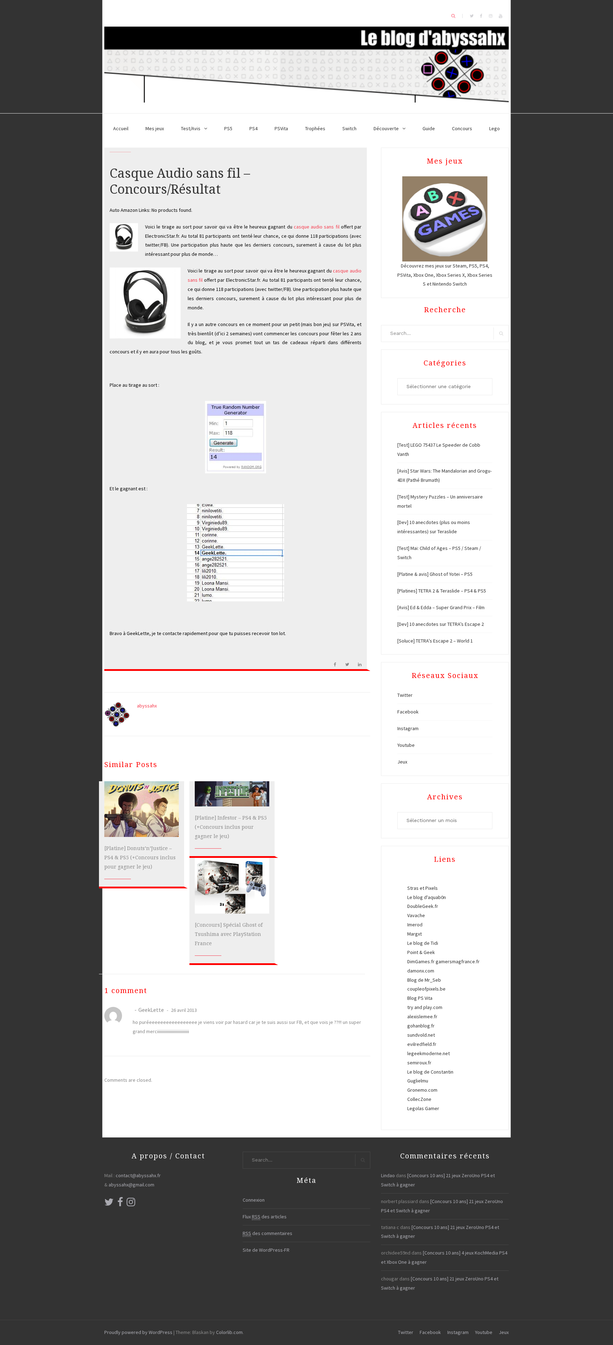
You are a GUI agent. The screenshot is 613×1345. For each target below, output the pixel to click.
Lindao (388, 1175)
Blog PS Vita (419, 998)
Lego (494, 128)
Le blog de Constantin (430, 1072)
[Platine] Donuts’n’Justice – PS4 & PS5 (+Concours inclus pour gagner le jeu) (140, 857)
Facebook (408, 712)
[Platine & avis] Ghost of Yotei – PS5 (435, 574)
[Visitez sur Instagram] (131, 1204)
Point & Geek (421, 952)
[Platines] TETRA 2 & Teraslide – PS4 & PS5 (441, 591)
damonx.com (420, 971)
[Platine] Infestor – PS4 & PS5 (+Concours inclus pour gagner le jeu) (231, 827)
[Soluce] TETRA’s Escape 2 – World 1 (435, 641)
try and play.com (424, 1007)
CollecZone (419, 1099)
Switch (349, 128)
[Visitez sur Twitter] (109, 1204)
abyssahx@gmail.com (131, 1184)
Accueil (120, 128)
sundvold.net (421, 1035)
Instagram (408, 728)
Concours (462, 128)
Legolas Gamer (423, 1108)
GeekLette (151, 1009)
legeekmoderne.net (428, 1053)
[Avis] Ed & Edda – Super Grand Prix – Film (441, 607)
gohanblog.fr (421, 1025)
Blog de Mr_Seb (424, 980)
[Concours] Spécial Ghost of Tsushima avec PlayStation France (229, 934)
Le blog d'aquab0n (426, 897)
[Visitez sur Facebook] (120, 1204)
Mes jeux (154, 128)
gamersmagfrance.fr (458, 961)
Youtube (406, 745)
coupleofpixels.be (426, 989)
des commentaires (267, 1233)
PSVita (281, 128)
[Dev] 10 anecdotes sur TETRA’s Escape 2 (440, 624)
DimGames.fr (421, 961)
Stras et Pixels (422, 888)
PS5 (228, 128)
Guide (429, 128)
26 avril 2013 (183, 1010)
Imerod (415, 924)
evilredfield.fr (421, 1044)
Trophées (315, 128)
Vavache (416, 915)
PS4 (253, 128)
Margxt (414, 934)
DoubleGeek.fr (422, 906)
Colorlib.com (229, 1332)
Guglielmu (417, 1080)
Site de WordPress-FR (266, 1250)
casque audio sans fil (316, 227)
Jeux (402, 762)
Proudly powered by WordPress (138, 1332)
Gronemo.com (422, 1090)
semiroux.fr (419, 1062)
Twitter (405, 695)
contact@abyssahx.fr (138, 1175)
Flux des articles (265, 1216)
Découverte (386, 128)
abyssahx (147, 705)
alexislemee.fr (422, 1016)
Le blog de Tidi (422, 943)
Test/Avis (190, 128)
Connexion (254, 1200)
